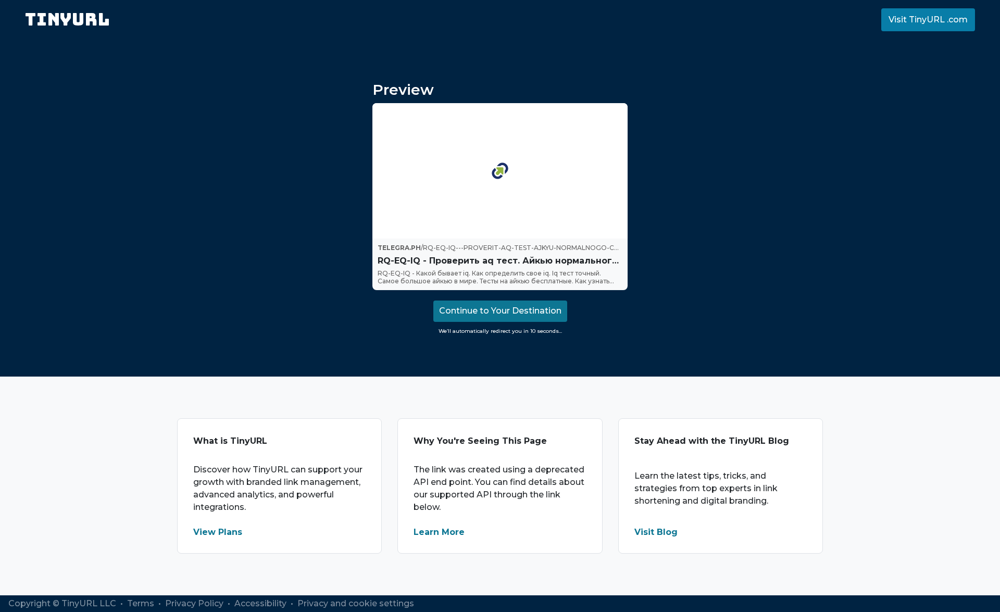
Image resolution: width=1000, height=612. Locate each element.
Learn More (439, 532)
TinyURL (67, 19)
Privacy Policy (195, 603)
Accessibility (261, 603)
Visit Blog (656, 532)
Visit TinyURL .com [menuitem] (928, 19)
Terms (141, 603)
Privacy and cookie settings (355, 603)
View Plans (217, 532)
